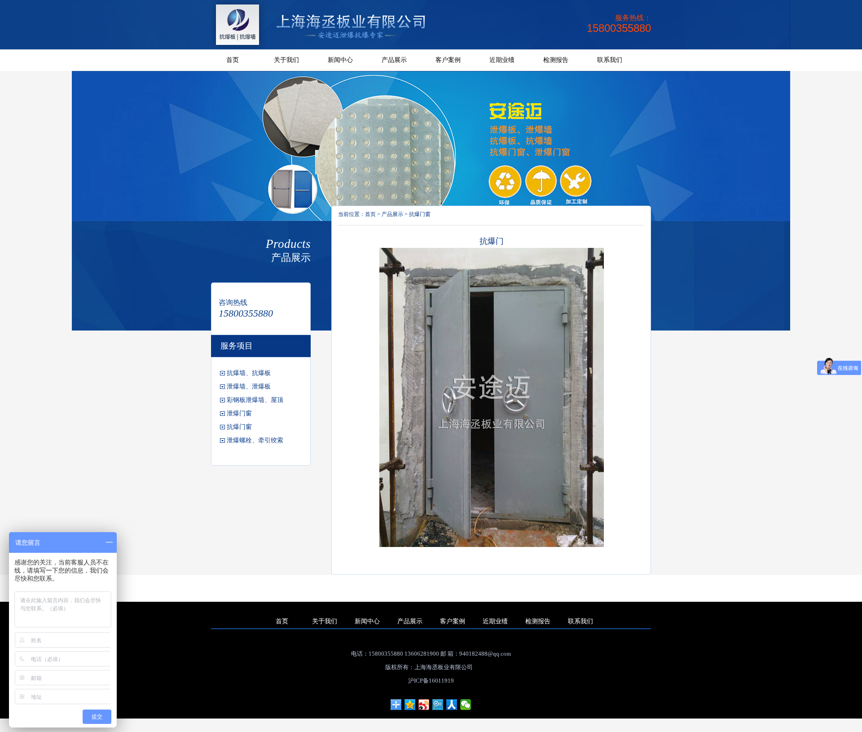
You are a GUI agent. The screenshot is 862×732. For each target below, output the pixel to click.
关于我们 (286, 60)
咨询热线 (233, 302)
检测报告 (555, 60)
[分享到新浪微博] (424, 704)
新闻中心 (340, 60)
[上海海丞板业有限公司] (328, 47)
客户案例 (448, 60)
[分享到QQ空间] (410, 704)
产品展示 (394, 60)
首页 (232, 60)
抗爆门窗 (420, 214)
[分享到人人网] (451, 704)
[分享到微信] (465, 704)
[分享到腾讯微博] (438, 704)
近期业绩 (502, 60)
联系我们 (609, 60)
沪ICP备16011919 (431, 680)
